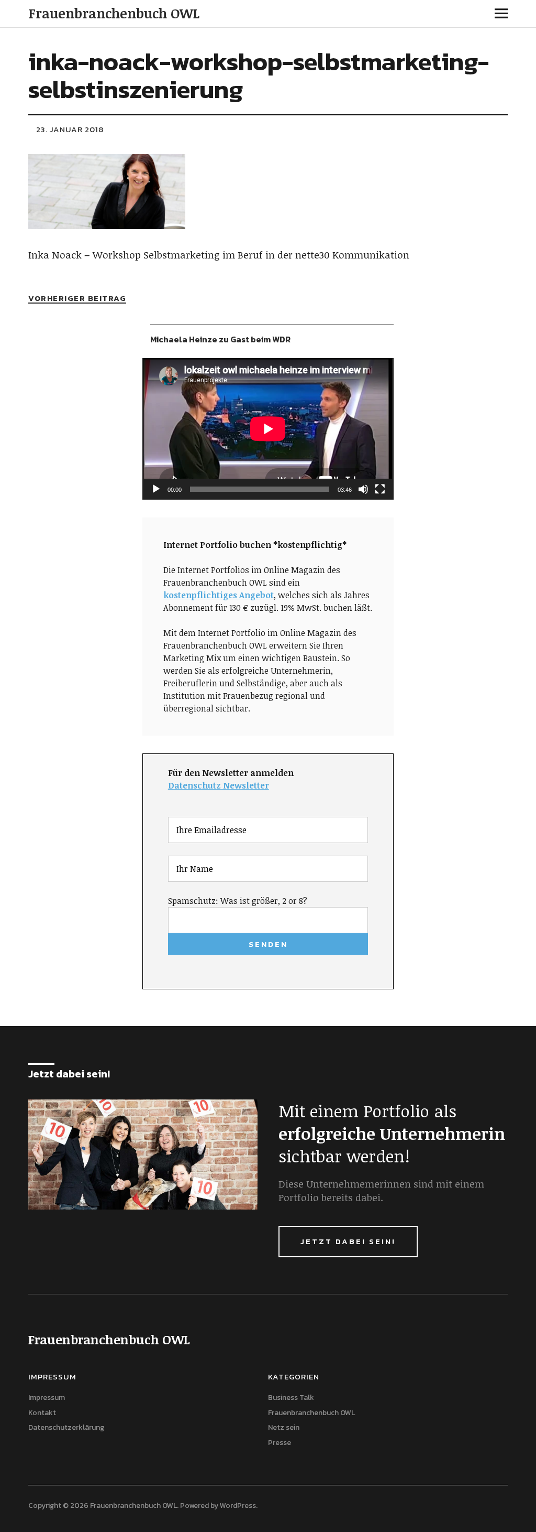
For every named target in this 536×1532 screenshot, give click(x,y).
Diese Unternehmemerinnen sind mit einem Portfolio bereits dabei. (381, 1190)
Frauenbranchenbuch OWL (113, 13)
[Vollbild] (380, 489)
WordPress (238, 1505)
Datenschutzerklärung (66, 1427)
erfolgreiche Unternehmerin (391, 1133)
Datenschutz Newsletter (218, 785)
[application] (268, 429)
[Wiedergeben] (156, 489)
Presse (279, 1442)
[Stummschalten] (363, 489)
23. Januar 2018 (70, 129)
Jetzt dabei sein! (348, 1241)
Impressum (46, 1397)
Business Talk (291, 1397)
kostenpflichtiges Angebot (218, 595)
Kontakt (42, 1412)
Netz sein (283, 1427)
